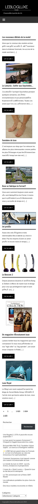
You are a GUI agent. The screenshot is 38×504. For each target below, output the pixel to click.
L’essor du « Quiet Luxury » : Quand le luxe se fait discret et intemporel (19, 470)
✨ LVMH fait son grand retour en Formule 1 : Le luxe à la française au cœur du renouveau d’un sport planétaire (18, 453)
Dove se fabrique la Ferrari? (14, 186)
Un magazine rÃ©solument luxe (15, 334)
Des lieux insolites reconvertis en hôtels (18, 486)
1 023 (18, 411)
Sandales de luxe (9, 140)
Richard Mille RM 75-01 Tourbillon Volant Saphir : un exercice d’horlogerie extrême (18, 447)
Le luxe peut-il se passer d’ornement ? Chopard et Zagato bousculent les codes (18, 441)
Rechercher (7, 422)
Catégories (6, 493)
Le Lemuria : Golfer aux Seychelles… (17, 85)
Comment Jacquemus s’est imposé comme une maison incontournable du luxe (19, 459)
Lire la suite (8, 59)
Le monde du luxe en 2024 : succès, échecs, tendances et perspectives (16, 465)
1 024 (25, 411)
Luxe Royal (6, 383)
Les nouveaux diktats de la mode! (16, 37)
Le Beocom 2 (7, 274)
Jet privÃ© (6, 226)
